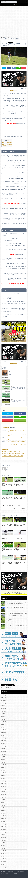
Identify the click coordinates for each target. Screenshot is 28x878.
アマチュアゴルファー (20, 453)
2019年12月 (3, 840)
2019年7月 (3, 853)
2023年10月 (3, 716)
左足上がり (12, 453)
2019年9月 (3, 848)
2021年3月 (3, 799)
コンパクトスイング (6, 451)
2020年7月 (3, 821)
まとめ (4, 145)
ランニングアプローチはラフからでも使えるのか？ (17, 434)
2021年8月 (3, 786)
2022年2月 (3, 770)
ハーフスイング (5, 455)
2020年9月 (3, 816)
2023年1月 (3, 740)
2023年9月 (3, 719)
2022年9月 (3, 751)
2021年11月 (3, 778)
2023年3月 (3, 735)
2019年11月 (3, 842)
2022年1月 (3, 773)
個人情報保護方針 (10, 871)
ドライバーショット (6, 457)
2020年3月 (3, 832)
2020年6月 (3, 824)
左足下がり (19, 451)
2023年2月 (3, 738)
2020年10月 (3, 813)
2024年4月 (3, 700)
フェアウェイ (12, 455)
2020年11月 (3, 810)
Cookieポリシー (6, 873)
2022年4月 (3, 764)
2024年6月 (3, 695)
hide (8, 140)
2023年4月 (3, 732)
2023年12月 (3, 711)
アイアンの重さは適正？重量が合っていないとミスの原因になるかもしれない (17, 614)
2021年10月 (3, 781)
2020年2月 (3, 834)
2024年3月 (3, 703)
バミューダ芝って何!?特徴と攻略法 (15, 607)
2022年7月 (3, 756)
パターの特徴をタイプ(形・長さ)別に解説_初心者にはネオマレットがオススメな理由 (18, 388)
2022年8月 (3, 754)
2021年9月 (3, 783)
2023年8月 (3, 721)
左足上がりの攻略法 (7, 142)
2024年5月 (3, 697)
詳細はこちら (13, 90)
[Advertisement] (14, 21)
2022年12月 (3, 743)
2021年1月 (3, 805)
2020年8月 (3, 818)
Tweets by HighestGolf (6, 687)
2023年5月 (3, 730)
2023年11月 (3, 713)
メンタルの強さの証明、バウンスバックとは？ (16, 431)
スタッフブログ (7, 384)
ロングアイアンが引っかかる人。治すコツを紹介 (17, 438)
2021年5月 (3, 794)
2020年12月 (3, 807)
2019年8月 (3, 850)
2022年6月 (3, 759)
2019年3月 (3, 864)
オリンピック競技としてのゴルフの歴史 (17, 508)
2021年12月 (3, 775)
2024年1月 (3, 708)
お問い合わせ (21, 1)
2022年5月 (3, 762)
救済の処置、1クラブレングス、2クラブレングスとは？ (16, 620)
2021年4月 (3, 797)
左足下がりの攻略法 (7, 144)
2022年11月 (3, 746)
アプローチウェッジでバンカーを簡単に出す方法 (17, 445)
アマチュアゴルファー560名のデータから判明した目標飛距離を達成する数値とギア (17, 602)
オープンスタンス (20, 455)
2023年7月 (3, 724)
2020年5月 (3, 826)
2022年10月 (3, 748)
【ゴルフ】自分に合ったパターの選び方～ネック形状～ (18, 394)
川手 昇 (8, 467)
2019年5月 (3, 859)
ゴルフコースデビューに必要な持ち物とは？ (12, 505)
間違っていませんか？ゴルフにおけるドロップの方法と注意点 (18, 381)
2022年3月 (3, 767)
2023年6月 (3, 727)
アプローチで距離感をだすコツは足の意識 (16, 441)
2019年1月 (3, 867)
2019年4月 (3, 861)
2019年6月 (3, 856)
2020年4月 (3, 829)
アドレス (13, 451)
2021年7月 (3, 789)
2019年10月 (3, 845)
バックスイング (5, 453)
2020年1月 (3, 837)
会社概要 (3, 871)
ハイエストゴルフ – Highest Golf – (11, 875)
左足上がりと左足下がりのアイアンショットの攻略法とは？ (18, 401)
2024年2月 (3, 705)
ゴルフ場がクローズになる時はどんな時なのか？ (17, 625)
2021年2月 (3, 802)
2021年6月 (3, 791)
